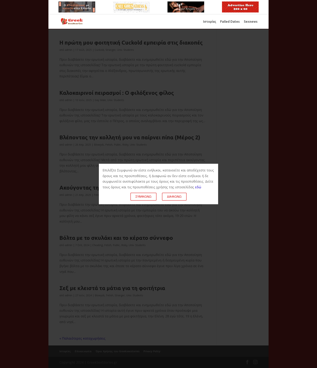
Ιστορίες (209, 21)
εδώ (198, 187)
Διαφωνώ (174, 197)
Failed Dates (230, 21)
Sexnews (251, 21)
